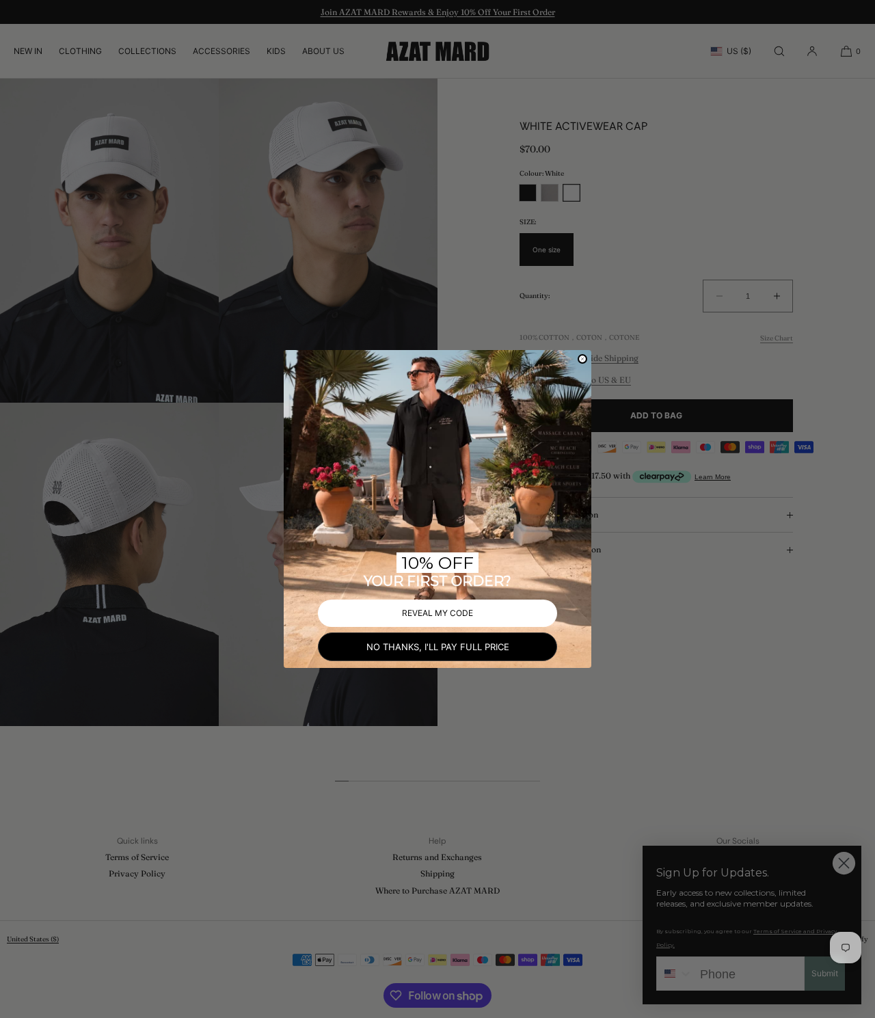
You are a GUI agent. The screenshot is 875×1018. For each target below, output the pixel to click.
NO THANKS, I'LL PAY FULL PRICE (437, 646)
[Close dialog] (582, 359)
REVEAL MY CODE (437, 613)
